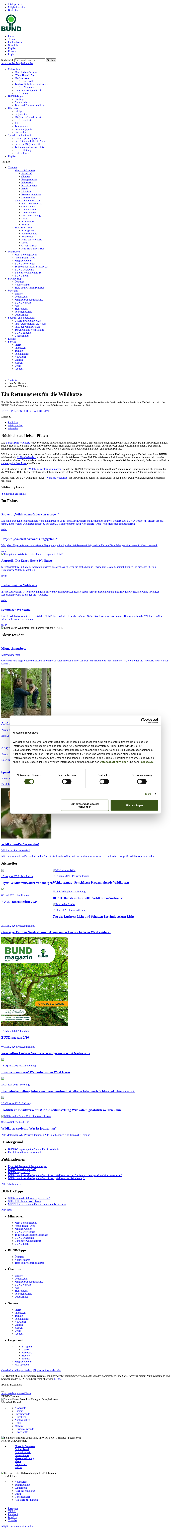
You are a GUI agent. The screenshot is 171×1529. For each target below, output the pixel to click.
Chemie (25, 176)
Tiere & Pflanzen (24, 227)
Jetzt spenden (15, 4)
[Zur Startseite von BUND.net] (11, 30)
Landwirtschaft (29, 209)
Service (12, 341)
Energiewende (29, 179)
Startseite (13, 380)
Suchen (51, 60)
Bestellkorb (14, 10)
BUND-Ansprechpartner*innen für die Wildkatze (34, 1149)
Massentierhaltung (31, 215)
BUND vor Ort (23, 120)
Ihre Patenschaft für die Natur (30, 141)
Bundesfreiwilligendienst (28, 90)
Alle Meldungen (10, 1135)
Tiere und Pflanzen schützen (29, 105)
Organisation (21, 114)
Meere (24, 218)
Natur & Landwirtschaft (27, 200)
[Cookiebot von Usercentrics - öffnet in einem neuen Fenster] (143, 720)
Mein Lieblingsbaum (26, 72)
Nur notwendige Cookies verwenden (84, 805)
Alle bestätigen (134, 805)
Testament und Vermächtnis (29, 147)
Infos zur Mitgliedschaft (27, 144)
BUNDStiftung (23, 150)
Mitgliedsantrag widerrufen (47, 1370)
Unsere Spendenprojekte (28, 138)
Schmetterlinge (29, 233)
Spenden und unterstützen (21, 135)
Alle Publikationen (54, 1135)
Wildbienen (27, 236)
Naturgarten (27, 230)
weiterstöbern (24, 1393)
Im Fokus (13, 422)
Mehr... (58, 1378)
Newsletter (13, 45)
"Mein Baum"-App (25, 75)
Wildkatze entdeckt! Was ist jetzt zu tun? (29, 1198)
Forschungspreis (23, 129)
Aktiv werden (15, 425)
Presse (11, 36)
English (12, 48)
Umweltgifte (28, 197)
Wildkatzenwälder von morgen (45, 469)
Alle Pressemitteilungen (31, 1135)
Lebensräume (28, 212)
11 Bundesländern (26, 457)
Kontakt (12, 51)
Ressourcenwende (31, 194)
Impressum (147, 761)
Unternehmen (22, 153)
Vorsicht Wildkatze (57, 477)
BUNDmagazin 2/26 (19, 1172)
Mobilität (26, 191)
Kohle (24, 188)
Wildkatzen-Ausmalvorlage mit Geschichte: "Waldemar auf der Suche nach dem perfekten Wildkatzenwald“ (65, 1175)
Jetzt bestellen (8, 1393)
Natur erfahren (22, 102)
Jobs (17, 123)
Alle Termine (83, 1135)
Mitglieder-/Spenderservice (29, 117)
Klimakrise (27, 182)
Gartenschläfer (29, 245)
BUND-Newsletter (25, 81)
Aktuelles (13, 428)
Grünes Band (28, 206)
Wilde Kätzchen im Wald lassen (24, 1201)
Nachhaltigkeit (29, 185)
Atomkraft (26, 173)
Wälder (25, 224)
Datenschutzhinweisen (114, 761)
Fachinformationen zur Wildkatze (25, 1152)
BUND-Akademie (24, 87)
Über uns (13, 108)
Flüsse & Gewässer (31, 203)
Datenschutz (21, 132)
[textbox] (29, 60)
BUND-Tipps (15, 96)
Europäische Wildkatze (18, 442)
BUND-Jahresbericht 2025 (22, 1169)
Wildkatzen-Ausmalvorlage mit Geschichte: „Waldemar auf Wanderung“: (46, 1178)
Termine (12, 39)
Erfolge (19, 111)
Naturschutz (27, 221)
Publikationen (15, 42)
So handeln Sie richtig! (14, 493)
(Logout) (19, 368)
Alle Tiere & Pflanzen (32, 248)
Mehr (148, 793)
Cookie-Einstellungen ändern (16, 1370)
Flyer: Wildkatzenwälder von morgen (27, 1166)
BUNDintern (22, 93)
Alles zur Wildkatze (31, 239)
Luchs (24, 242)
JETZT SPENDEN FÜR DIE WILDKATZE (25, 411)
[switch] (66, 781)
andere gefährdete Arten (14, 463)
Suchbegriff (7, 60)
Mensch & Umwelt (25, 170)
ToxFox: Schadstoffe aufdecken (31, 84)
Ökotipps (19, 99)
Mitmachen (14, 69)
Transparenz (21, 126)
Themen (12, 167)
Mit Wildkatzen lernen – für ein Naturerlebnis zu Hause (37, 1204)
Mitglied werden (16, 7)
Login (11, 54)
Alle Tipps (70, 1135)
